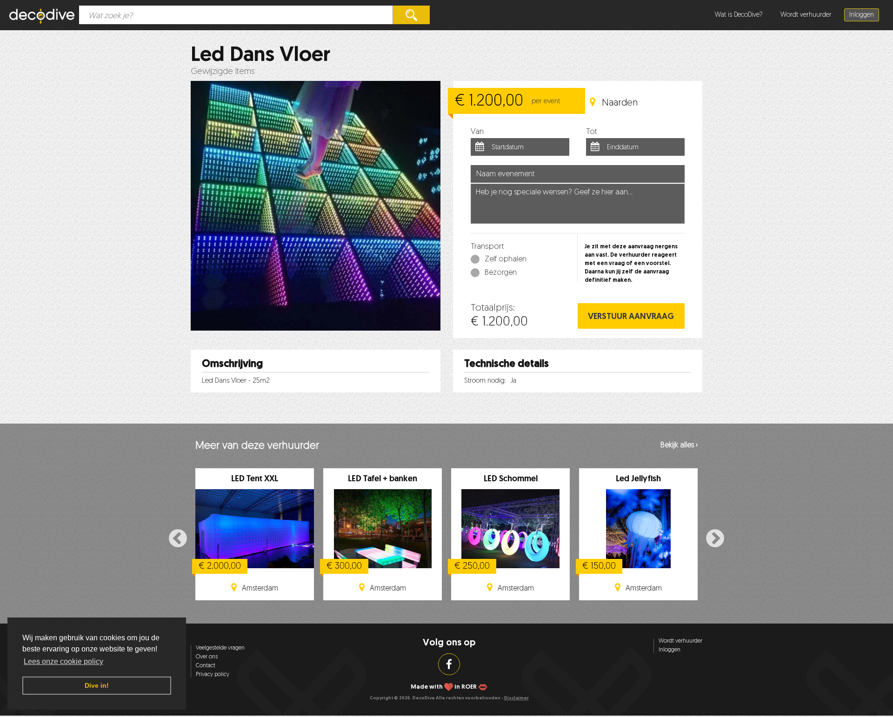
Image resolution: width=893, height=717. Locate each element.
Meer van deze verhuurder (257, 446)
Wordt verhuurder (806, 15)
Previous (177, 539)
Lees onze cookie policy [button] (63, 661)
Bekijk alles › (679, 445)
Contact (205, 666)
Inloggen (861, 15)
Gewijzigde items (223, 71)
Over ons (207, 657)
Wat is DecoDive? (739, 15)
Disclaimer (516, 698)
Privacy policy (212, 674)
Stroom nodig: (485, 381)
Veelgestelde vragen (220, 648)
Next (715, 539)
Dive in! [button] (97, 685)
